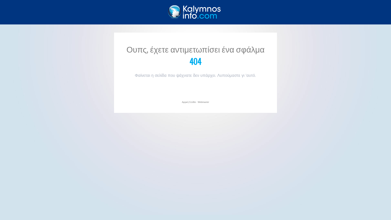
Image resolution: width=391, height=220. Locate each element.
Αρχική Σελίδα (189, 102)
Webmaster (203, 102)
